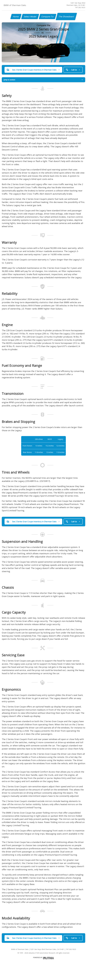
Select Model (30, 16)
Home (16, 16)
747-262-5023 (80, 7)
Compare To (47, 16)
